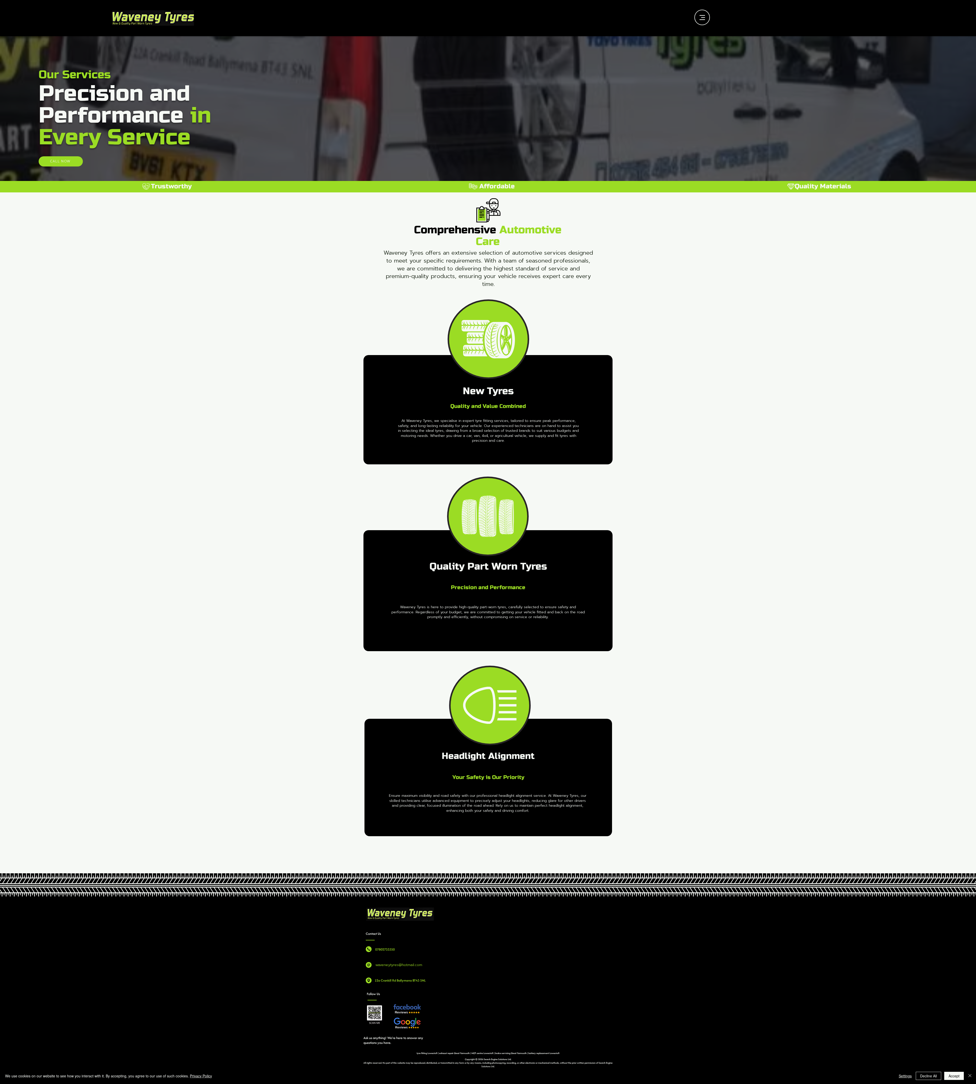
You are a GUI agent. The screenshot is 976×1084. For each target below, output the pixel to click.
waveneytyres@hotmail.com (398, 965)
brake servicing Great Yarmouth (511, 1053)
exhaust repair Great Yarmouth (454, 1053)
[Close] (970, 1076)
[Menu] (702, 17)
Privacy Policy (201, 1075)
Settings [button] (905, 1075)
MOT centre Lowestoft (482, 1053)
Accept (954, 1075)
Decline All (928, 1075)
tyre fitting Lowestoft (427, 1053)
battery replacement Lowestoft (543, 1053)
